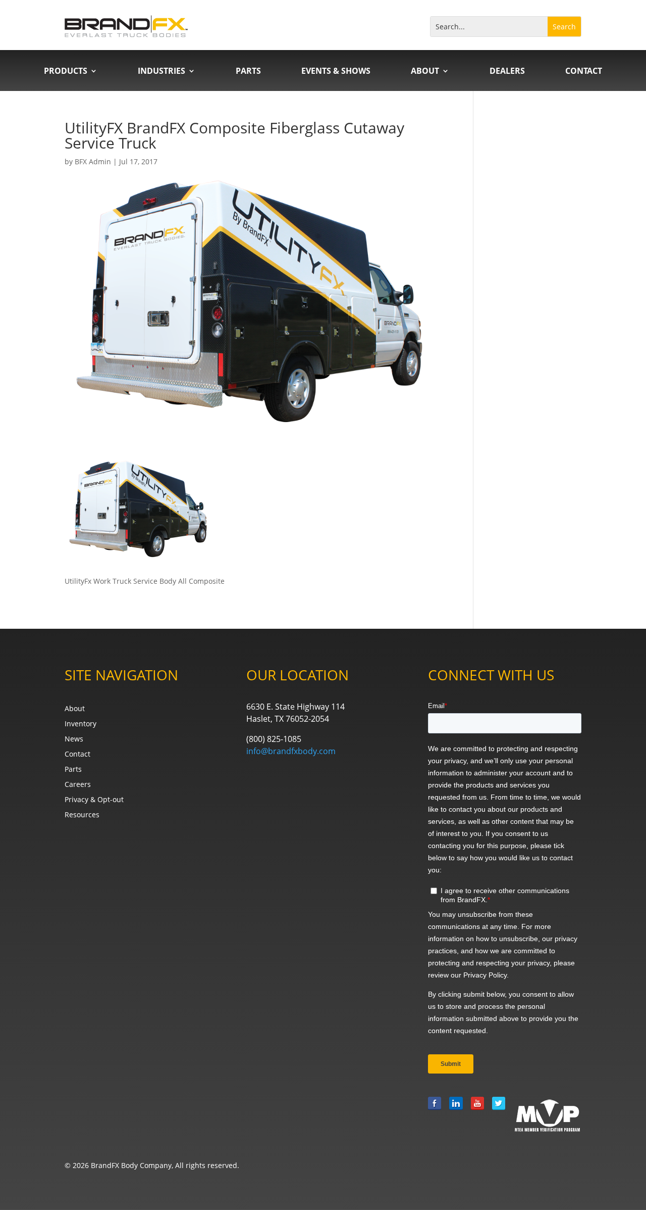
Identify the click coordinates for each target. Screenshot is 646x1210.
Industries (161, 71)
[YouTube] (477, 1115)
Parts (248, 71)
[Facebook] (434, 1115)
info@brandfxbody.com (291, 751)
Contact (583, 71)
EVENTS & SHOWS (335, 71)
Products (65, 71)
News (74, 739)
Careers (78, 785)
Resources (82, 815)
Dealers (507, 71)
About (425, 71)
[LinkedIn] (455, 1115)
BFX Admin (93, 161)
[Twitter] (498, 1115)
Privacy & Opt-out (94, 800)
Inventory (80, 724)
